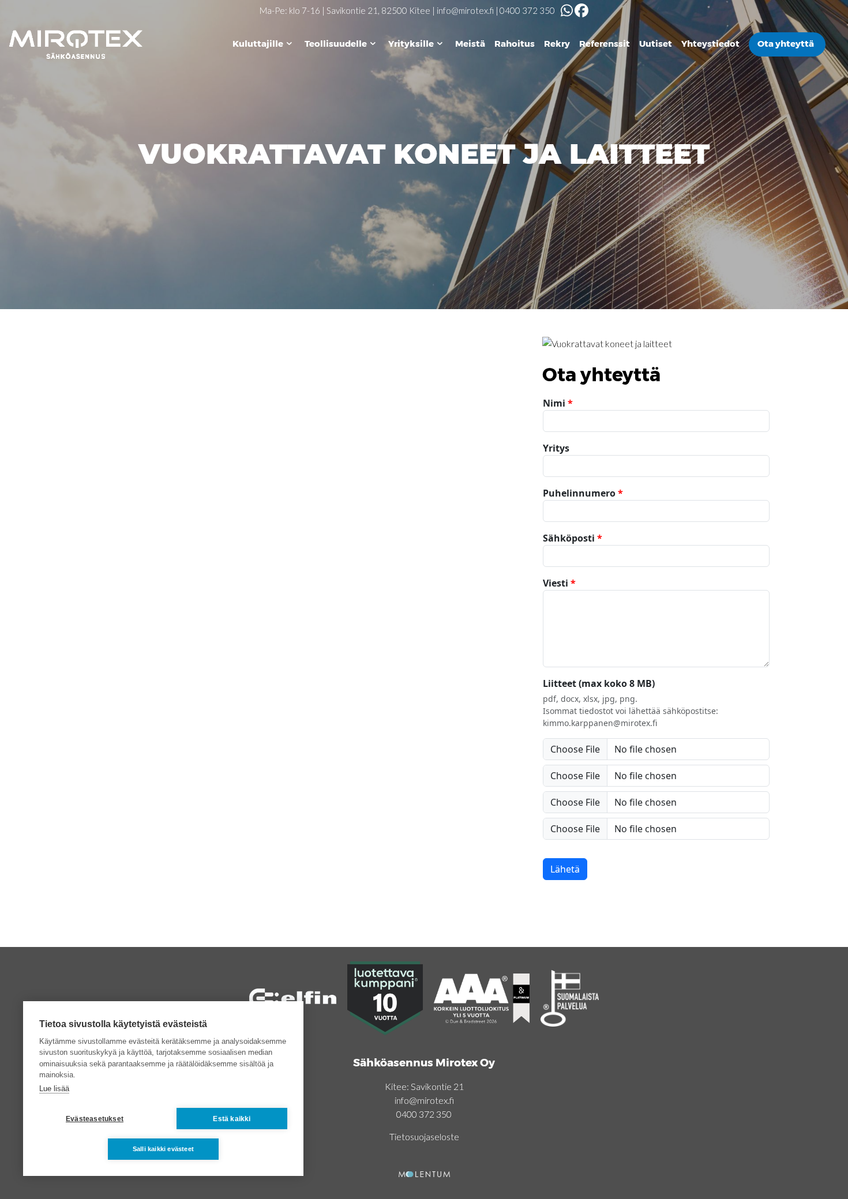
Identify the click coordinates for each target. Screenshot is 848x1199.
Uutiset (655, 43)
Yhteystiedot (710, 43)
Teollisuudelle (336, 43)
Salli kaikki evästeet (163, 1148)
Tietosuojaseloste (424, 1136)
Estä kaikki (231, 1119)
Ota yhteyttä (785, 43)
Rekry (557, 43)
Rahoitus (514, 43)
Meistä (470, 43)
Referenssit (604, 43)
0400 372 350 (527, 10)
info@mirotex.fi (465, 10)
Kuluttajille (257, 43)
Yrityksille (411, 43)
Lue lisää (54, 1088)
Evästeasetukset (94, 1119)
